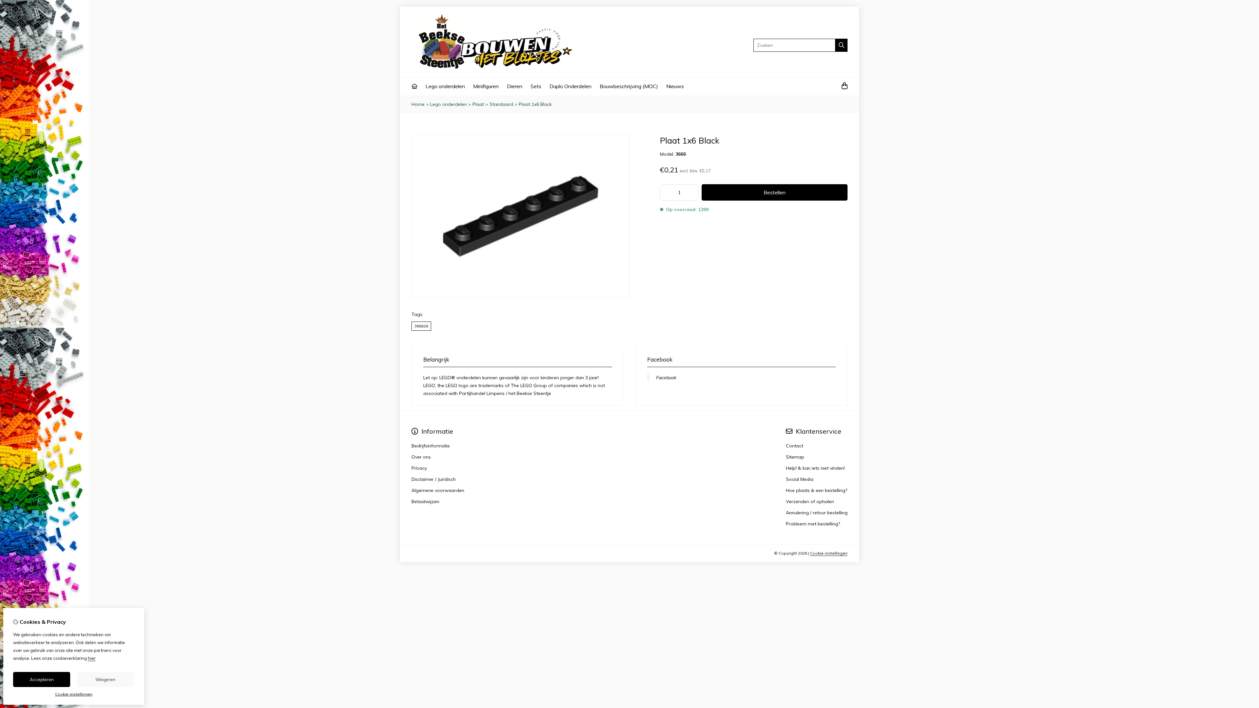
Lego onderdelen (445, 86)
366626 (421, 326)
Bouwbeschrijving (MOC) (629, 86)
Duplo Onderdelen (570, 86)
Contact (794, 446)
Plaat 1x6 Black (535, 104)
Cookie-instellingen (829, 553)
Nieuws (675, 86)
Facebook (666, 378)
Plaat (478, 104)
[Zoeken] (841, 45)
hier (92, 658)
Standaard (501, 104)
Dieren (514, 86)
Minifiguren (486, 86)
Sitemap (795, 457)
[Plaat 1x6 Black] (520, 297)
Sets (535, 86)
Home (418, 104)
